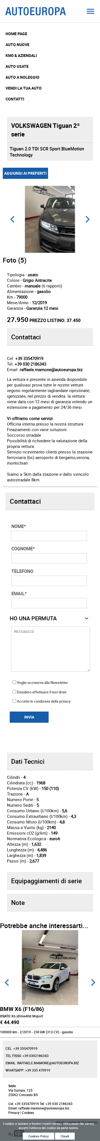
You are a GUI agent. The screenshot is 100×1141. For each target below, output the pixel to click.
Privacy (13, 1112)
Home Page (16, 33)
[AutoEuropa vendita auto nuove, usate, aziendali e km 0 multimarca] (90, 11)
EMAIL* (19, 593)
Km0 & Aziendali (21, 55)
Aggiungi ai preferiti (25, 173)
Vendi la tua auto (24, 88)
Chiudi (65, 1136)
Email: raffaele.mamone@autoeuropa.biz (42, 1063)
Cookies (28, 1112)
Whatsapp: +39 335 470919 (28, 1070)
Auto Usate (17, 66)
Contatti (15, 99)
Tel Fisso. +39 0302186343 (27, 1055)
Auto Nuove (17, 44)
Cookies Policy (38, 1136)
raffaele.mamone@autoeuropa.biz (51, 369)
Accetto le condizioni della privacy (44, 701)
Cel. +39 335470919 (22, 1048)
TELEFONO (22, 571)
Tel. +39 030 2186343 (56, 1103)
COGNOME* (23, 549)
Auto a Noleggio (22, 77)
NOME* (18, 526)
